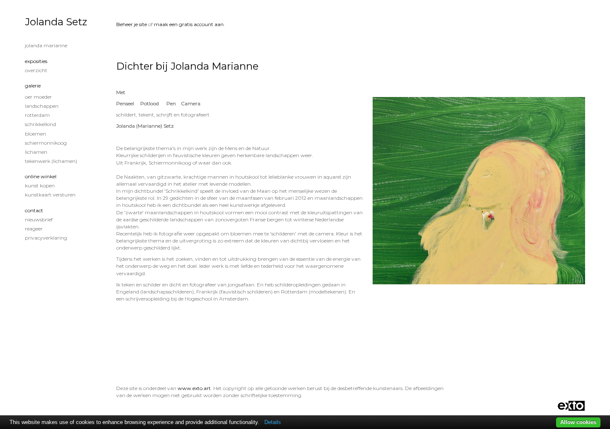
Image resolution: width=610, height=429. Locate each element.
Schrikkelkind (40, 124)
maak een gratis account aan (189, 24)
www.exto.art (194, 388)
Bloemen (35, 134)
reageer (34, 228)
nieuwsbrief (39, 219)
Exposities (36, 61)
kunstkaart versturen (50, 194)
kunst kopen (40, 185)
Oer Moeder (38, 97)
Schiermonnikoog (46, 143)
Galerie (33, 85)
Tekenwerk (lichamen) (51, 161)
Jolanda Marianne (46, 45)
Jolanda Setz (56, 22)
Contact (34, 210)
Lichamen (36, 152)
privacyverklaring (46, 238)
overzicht (36, 70)
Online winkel (40, 176)
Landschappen (42, 106)
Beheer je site (131, 24)
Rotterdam (37, 115)
